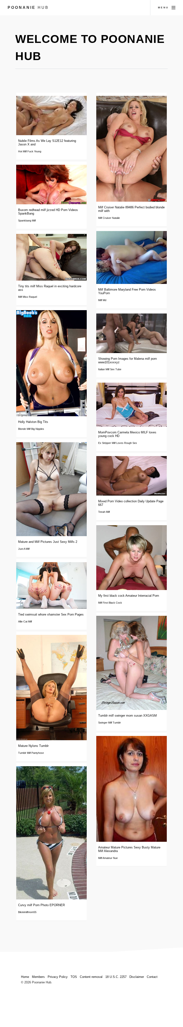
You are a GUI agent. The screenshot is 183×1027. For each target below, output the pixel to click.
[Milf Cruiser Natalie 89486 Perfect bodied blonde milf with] (131, 149)
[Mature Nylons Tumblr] (51, 687)
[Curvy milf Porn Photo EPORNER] (51, 832)
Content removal (91, 977)
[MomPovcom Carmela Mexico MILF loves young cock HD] (131, 405)
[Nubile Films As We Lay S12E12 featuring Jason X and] (51, 115)
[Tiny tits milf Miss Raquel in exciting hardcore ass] (51, 257)
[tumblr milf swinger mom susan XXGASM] (131, 663)
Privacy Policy (58, 977)
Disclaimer (136, 977)
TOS (74, 977)
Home (25, 977)
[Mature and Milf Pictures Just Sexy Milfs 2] (51, 489)
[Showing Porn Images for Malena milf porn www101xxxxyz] (131, 333)
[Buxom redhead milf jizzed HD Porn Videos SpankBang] (51, 184)
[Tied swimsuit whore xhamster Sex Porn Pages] (51, 585)
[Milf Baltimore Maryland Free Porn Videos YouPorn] (131, 257)
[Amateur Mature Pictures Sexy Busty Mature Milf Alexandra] (131, 789)
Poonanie (28, 7)
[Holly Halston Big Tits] (51, 363)
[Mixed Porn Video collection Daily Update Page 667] (131, 475)
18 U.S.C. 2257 (116, 977)
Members (38, 977)
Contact (152, 977)
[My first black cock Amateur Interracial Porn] (131, 557)
